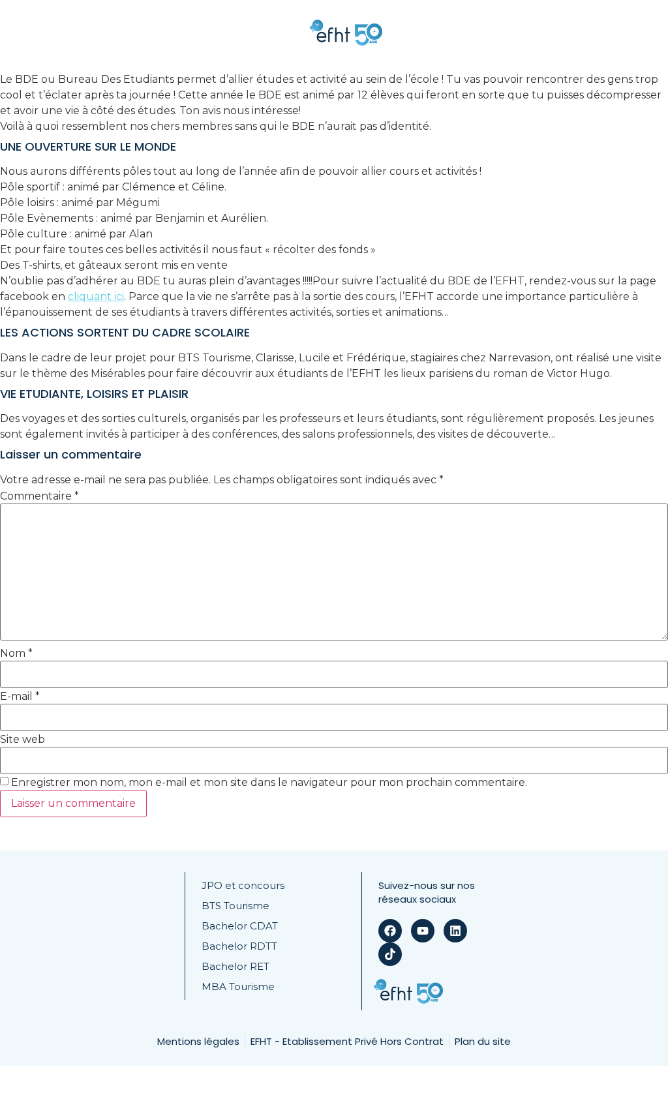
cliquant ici (96, 296)
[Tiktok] (390, 954)
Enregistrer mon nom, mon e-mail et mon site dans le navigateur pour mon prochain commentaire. (269, 782)
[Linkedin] (455, 930)
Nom (16, 653)
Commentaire (39, 496)
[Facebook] (390, 930)
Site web (22, 739)
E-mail (20, 696)
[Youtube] (422, 930)
